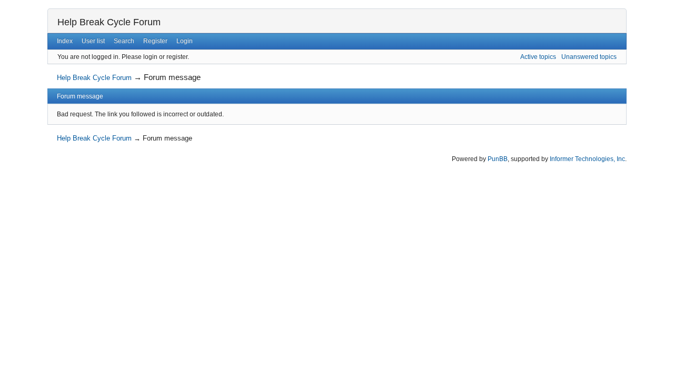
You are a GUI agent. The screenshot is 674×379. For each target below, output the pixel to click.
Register (155, 41)
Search (124, 41)
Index (65, 41)
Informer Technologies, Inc (587, 159)
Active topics (538, 57)
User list (93, 41)
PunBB (498, 159)
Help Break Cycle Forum (109, 22)
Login (184, 41)
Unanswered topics (589, 57)
